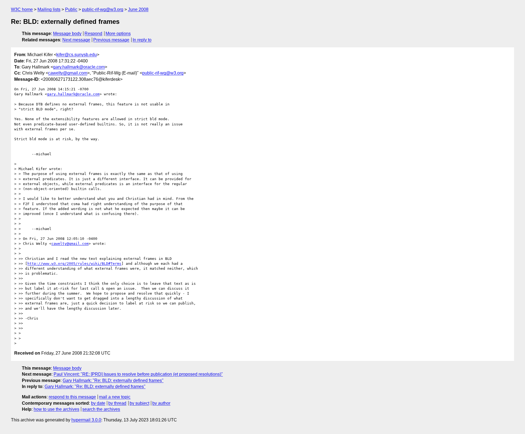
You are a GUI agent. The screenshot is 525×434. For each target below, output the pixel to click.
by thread (117, 403)
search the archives (101, 409)
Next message (76, 40)
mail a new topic (114, 397)
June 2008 (138, 9)
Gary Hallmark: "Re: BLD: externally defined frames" (113, 380)
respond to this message (72, 397)
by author (161, 403)
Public (71, 9)
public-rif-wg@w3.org (102, 9)
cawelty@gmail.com (67, 73)
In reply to (142, 40)
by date (98, 403)
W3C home (22, 9)
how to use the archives (56, 409)
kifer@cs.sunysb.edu (76, 54)
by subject (139, 403)
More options (118, 33)
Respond (93, 33)
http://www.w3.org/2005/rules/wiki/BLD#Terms (74, 263)
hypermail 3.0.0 (86, 420)
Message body (67, 33)
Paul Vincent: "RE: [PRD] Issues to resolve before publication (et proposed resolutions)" (138, 374)
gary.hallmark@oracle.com (79, 67)
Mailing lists (48, 9)
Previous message (111, 40)
